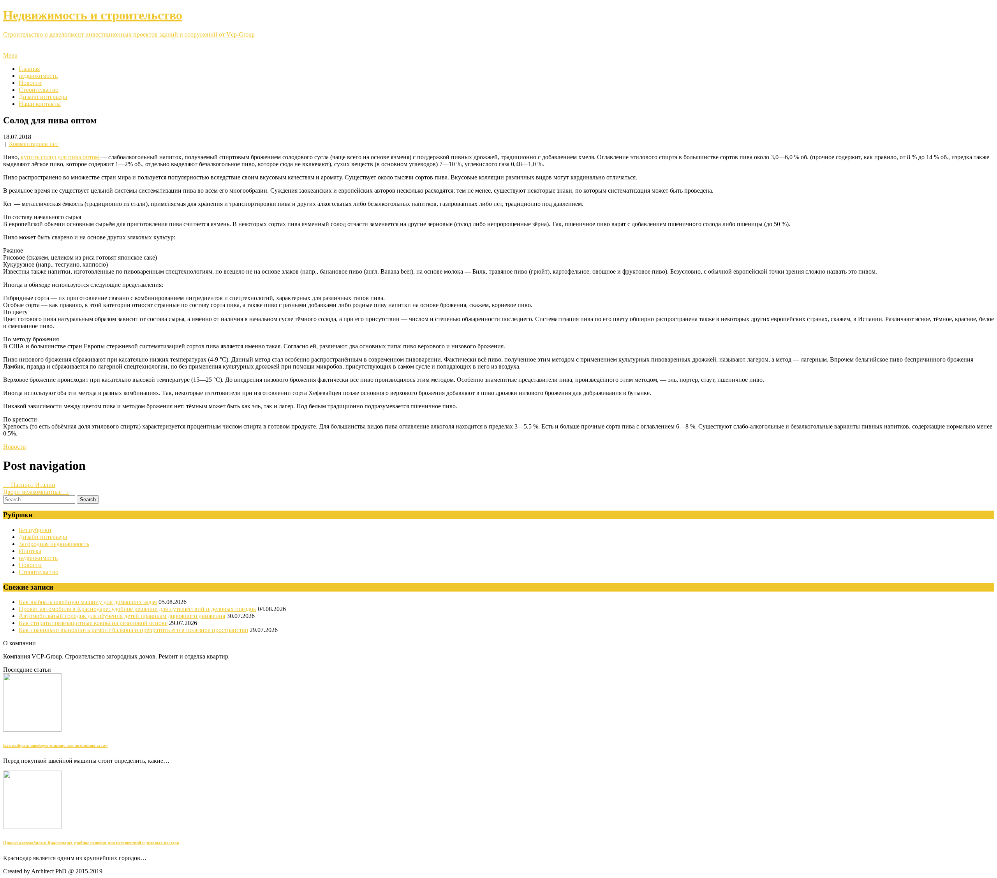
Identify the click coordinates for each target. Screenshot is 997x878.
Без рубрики (35, 530)
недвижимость (38, 75)
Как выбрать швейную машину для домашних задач (88, 602)
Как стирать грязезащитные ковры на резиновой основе (93, 623)
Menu (10, 55)
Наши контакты (40, 103)
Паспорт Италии (29, 484)
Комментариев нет (33, 143)
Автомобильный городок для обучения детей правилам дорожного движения (122, 616)
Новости (30, 82)
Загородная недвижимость (54, 544)
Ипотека (30, 551)
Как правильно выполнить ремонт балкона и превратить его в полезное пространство (133, 630)
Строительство (38, 89)
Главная (29, 68)
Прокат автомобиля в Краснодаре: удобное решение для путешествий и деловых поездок (137, 609)
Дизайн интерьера (43, 96)
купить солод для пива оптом (60, 157)
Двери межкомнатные (36, 491)
